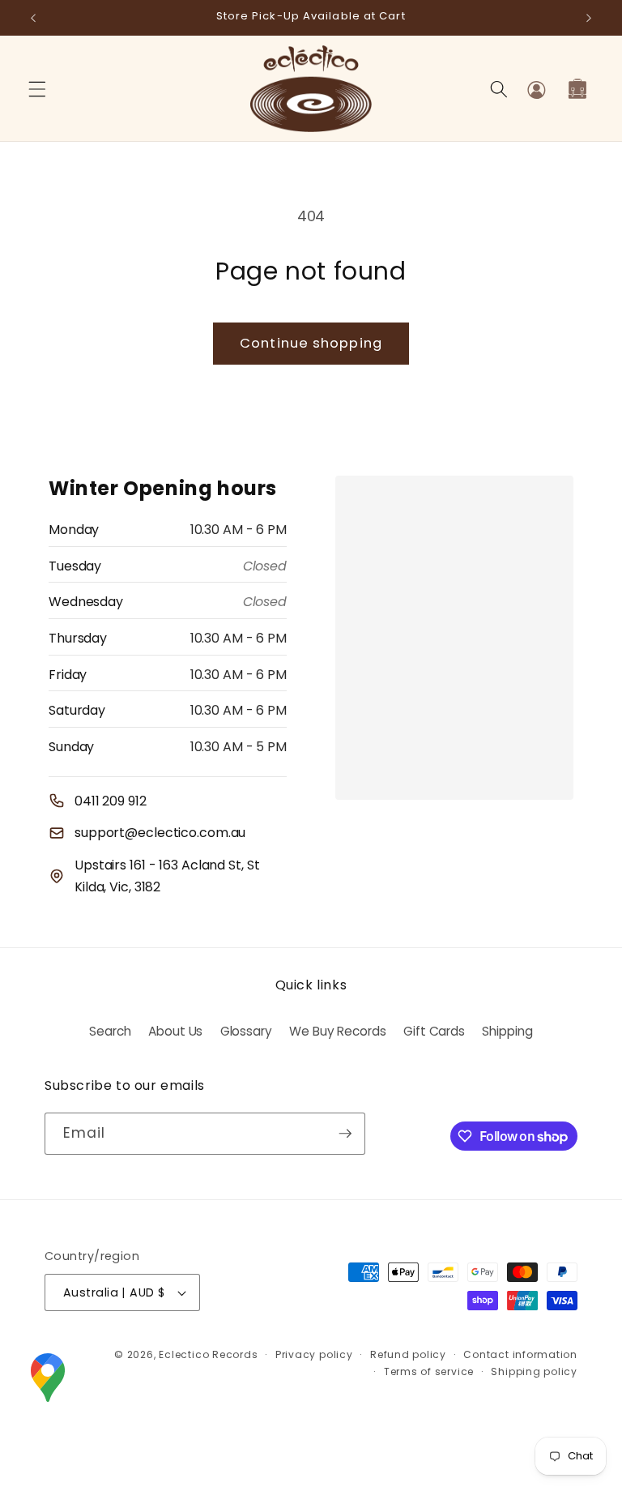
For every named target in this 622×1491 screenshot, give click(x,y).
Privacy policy (314, 1354)
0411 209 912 (111, 801)
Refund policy (408, 1354)
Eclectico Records (208, 1354)
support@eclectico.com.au (160, 832)
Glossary (246, 1031)
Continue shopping (311, 343)
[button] (37, 89)
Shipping (507, 1031)
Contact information (520, 1354)
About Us (175, 1031)
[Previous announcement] (33, 18)
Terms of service (429, 1371)
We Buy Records (337, 1031)
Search (109, 1031)
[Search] (498, 89)
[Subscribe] (345, 1134)
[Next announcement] (589, 18)
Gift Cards (434, 1031)
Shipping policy (534, 1371)
